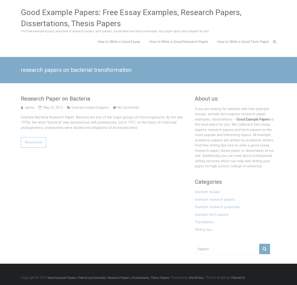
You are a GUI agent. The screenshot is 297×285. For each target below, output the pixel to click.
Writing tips (203, 230)
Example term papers (212, 214)
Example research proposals (217, 207)
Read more (33, 142)
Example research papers (90, 107)
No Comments (128, 107)
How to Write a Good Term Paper (243, 42)
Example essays (207, 192)
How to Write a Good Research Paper (178, 42)
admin (29, 107)
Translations (204, 222)
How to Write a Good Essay (119, 42)
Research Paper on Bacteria (55, 98)
